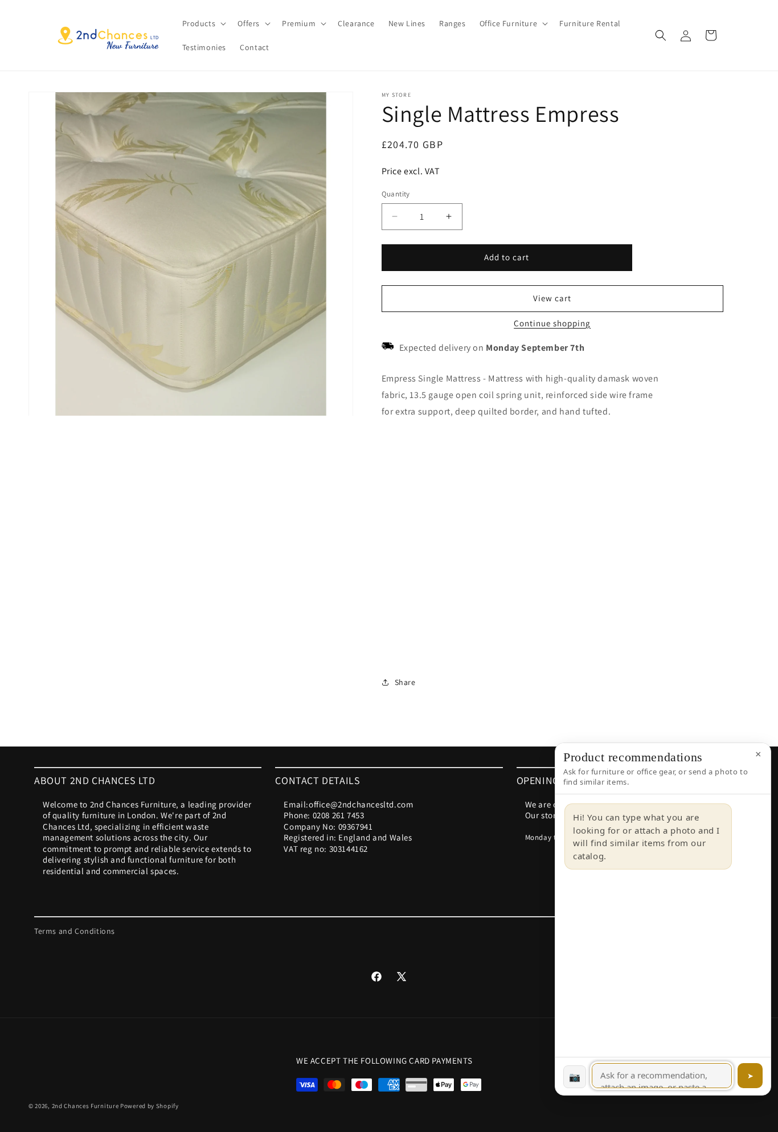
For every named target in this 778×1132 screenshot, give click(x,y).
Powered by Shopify (149, 1106)
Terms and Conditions (74, 931)
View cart (552, 298)
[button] (203, 23)
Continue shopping (552, 323)
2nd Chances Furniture (85, 1106)
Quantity (396, 194)
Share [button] (405, 682)
